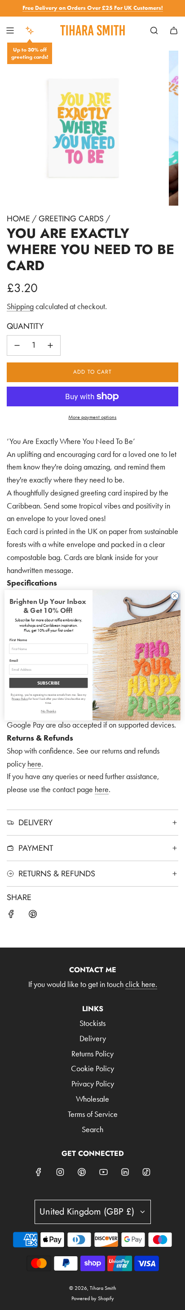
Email (13, 660)
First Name (18, 640)
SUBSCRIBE (48, 682)
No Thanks (48, 711)
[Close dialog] (175, 596)
